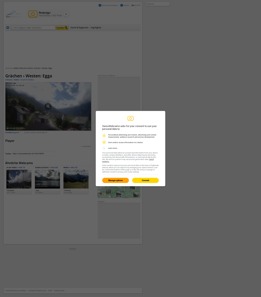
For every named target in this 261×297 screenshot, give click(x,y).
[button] (130, 148)
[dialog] (130, 148)
